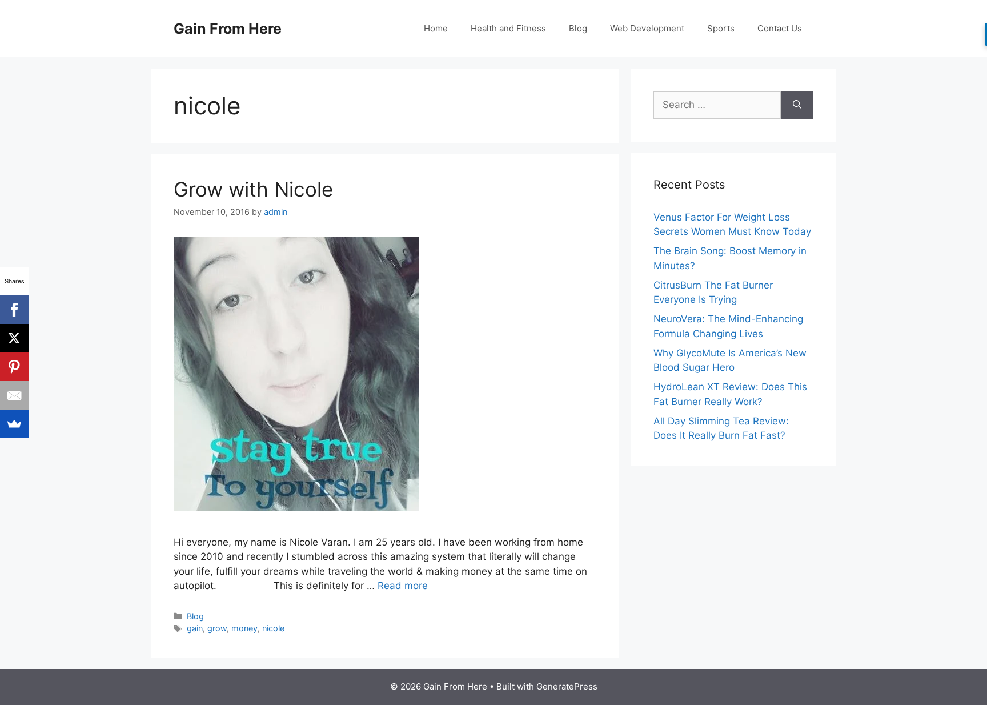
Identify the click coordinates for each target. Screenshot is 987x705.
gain (195, 628)
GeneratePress (566, 686)
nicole (273, 628)
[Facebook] (14, 309)
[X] (14, 338)
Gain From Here (228, 28)
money (244, 628)
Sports (721, 28)
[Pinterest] (14, 366)
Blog (578, 28)
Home (436, 28)
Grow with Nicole (253, 189)
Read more (403, 585)
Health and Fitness (508, 28)
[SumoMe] (14, 424)
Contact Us (779, 28)
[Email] (14, 395)
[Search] (797, 105)
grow (217, 628)
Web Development (647, 28)
